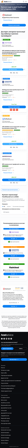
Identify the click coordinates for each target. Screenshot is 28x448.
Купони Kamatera (5, 432)
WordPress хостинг (5, 402)
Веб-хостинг (4, 400)
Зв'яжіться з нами (5, 370)
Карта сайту (4, 372)
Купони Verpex (4, 443)
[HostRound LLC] (7, 289)
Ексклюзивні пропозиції (18, 206)
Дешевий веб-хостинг (6, 407)
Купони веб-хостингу (6, 430)
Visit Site (13, 306)
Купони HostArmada (6, 435)
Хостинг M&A (13, 359)
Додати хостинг (4, 378)
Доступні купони (14, 241)
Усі (4, 206)
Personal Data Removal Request (8, 385)
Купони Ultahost (5, 440)
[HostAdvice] (6, 2)
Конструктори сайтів (6, 423)
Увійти (20, 348)
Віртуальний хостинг (6, 405)
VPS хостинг (4, 410)
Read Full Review (13, 302)
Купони (9, 206)
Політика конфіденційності (7, 388)
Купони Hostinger (5, 437)
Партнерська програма (6, 375)
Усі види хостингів (5, 397)
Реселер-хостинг (5, 420)
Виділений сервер (5, 418)
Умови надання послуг (6, 391)
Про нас (3, 367)
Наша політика (4, 383)
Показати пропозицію (14, 25)
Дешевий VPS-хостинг (6, 413)
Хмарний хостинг (5, 415)
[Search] (24, 2)
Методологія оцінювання (10, 4)
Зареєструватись (7, 348)
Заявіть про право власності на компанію (11, 380)
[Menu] (26, 2)
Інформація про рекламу (21, 4)
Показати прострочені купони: (10, 189)
